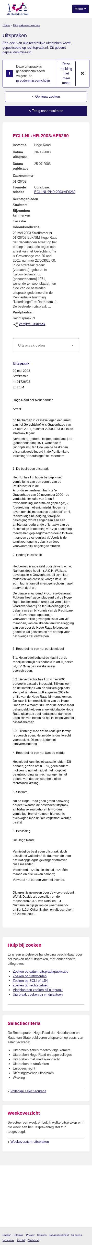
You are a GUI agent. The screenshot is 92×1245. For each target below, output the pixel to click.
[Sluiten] (82, 74)
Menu (79, 9)
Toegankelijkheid (59, 1235)
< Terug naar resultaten (46, 111)
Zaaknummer (23, 175)
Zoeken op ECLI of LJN (30, 981)
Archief (21, 1240)
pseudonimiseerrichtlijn (33, 80)
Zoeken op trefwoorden (30, 976)
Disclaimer (33, 1240)
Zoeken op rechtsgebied (30, 985)
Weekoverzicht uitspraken (29, 1142)
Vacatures (8, 1240)
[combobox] (46, 345)
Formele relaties (19, 189)
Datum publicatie (20, 166)
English (7, 1235)
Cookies (42, 1235)
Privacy (30, 1235)
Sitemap (19, 1235)
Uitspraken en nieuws (26, 25)
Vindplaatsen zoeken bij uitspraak (38, 990)
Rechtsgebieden (25, 199)
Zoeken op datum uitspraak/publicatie (40, 971)
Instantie (19, 145)
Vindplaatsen (23, 312)
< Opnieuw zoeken (46, 96)
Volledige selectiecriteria (28, 1091)
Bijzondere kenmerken (21, 213)
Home (6, 25)
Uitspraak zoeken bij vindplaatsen (38, 994)
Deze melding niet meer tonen (66, 73)
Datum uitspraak (20, 154)
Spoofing (76, 1235)
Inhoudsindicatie (26, 227)
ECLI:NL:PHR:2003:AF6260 (54, 192)
